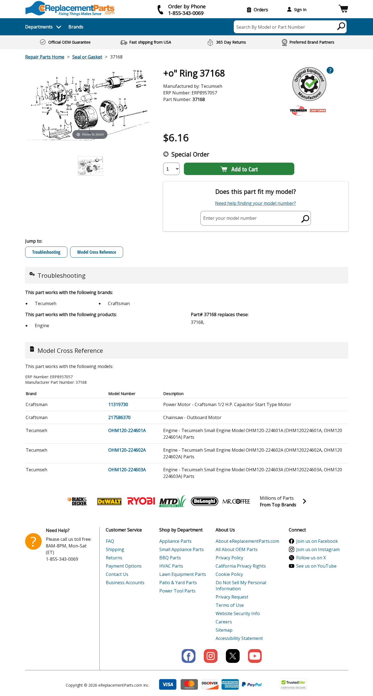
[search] (341, 26)
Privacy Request (232, 597)
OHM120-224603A (127, 470)
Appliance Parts (175, 541)
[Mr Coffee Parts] (236, 501)
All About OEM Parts (237, 549)
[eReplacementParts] (70, 8)
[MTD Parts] (173, 501)
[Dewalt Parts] (109, 501)
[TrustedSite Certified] (293, 684)
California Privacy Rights (241, 566)
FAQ (110, 541)
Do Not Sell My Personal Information (241, 585)
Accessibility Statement (239, 638)
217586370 (119, 417)
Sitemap (224, 630)
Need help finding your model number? (255, 203)
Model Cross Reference (96, 252)
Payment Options (124, 566)
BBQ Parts (170, 558)
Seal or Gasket (87, 57)
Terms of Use (230, 605)
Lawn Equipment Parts (182, 574)
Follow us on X (311, 558)
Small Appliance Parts (181, 549)
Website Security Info (238, 613)
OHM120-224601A (127, 430)
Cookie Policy (229, 574)
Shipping (115, 549)
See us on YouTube (316, 566)
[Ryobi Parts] (141, 501)
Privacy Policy (229, 558)
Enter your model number (230, 218)
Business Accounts (125, 582)
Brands (75, 27)
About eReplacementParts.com (247, 541)
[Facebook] (188, 656)
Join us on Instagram (318, 549)
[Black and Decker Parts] (77, 501)
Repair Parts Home (44, 57)
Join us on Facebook (317, 541)
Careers (224, 622)
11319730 (118, 404)
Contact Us (117, 574)
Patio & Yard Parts (178, 582)
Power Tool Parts (177, 591)
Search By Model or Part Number (270, 27)
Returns (114, 558)
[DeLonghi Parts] (204, 501)
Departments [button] (39, 27)
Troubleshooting (46, 252)
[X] (233, 656)
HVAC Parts (171, 566)
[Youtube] (255, 656)
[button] (343, 9)
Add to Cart (244, 169)
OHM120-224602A (127, 450)
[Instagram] (211, 656)
